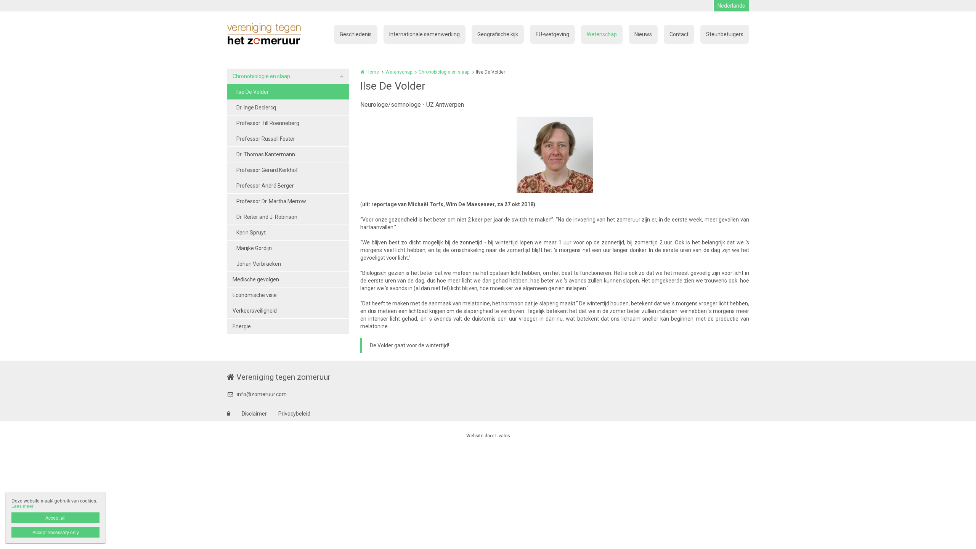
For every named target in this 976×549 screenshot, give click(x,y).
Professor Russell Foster (265, 139)
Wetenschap (602, 34)
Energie (242, 326)
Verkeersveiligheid (255, 311)
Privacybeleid (294, 414)
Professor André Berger (265, 186)
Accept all (55, 517)
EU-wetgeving (552, 34)
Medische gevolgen (256, 279)
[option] (555, 155)
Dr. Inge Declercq (256, 107)
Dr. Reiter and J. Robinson (266, 217)
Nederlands (731, 6)
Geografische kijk (497, 34)
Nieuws (643, 34)
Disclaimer (254, 414)
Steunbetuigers (724, 34)
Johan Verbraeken (258, 264)
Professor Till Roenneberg (267, 123)
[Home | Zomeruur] (275, 34)
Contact (679, 34)
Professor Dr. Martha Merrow (271, 201)
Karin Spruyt (251, 233)
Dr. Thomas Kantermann (265, 154)
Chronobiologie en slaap (261, 76)
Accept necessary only (55, 532)
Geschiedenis (356, 34)
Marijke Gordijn (254, 248)
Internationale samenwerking (424, 34)
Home (372, 72)
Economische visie (255, 295)
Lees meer (22, 505)
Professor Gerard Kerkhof (267, 170)
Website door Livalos (488, 435)
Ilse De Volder (252, 92)
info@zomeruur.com (262, 394)
